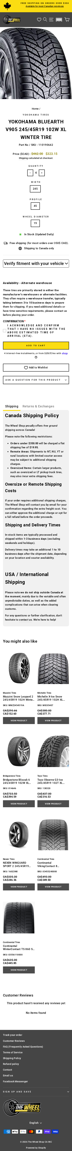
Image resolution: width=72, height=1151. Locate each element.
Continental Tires (45, 859)
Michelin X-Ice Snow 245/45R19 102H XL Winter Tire (50, 698)
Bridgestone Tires (11, 776)
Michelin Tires (44, 693)
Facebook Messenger (15, 1081)
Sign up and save (17, 1092)
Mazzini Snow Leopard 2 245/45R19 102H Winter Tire (18, 698)
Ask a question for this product (33, 380)
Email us (8, 1075)
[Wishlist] (39, 19)
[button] (59, 20)
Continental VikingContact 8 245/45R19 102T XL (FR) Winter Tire (53, 864)
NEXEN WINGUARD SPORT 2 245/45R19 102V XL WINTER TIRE (16, 864)
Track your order (12, 1035)
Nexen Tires (9, 859)
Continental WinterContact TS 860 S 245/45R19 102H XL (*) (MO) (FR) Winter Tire (18, 947)
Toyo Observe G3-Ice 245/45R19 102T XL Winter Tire (50, 781)
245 (35, 188)
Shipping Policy (12, 1058)
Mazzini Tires (9, 693)
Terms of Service (13, 1052)
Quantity (35, 166)
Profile (36, 199)
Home (35, 108)
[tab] (11, 407)
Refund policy (11, 1064)
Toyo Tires (42, 776)
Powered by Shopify (36, 1148)
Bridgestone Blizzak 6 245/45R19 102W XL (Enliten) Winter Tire (16, 781)
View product (19, 720)
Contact (7, 1069)
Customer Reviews (14, 1041)
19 (35, 223)
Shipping (23, 158)
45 (35, 205)
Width (36, 182)
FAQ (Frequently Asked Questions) (23, 1046)
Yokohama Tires (36, 115)
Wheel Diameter (36, 216)
